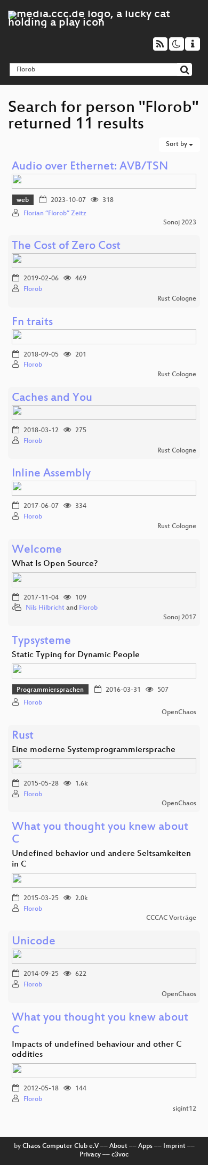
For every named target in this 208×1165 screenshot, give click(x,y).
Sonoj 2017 (179, 617)
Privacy (90, 1155)
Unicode (33, 942)
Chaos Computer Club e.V (60, 1146)
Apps (145, 1146)
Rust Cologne (176, 299)
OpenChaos (179, 712)
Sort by (177, 144)
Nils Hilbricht (45, 608)
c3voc (120, 1155)
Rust (23, 736)
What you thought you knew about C (100, 834)
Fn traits (32, 322)
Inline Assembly (51, 474)
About (118, 1146)
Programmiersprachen (50, 690)
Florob (32, 289)
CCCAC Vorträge (171, 918)
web (23, 200)
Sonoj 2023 (179, 222)
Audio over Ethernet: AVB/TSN (90, 167)
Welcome (37, 550)
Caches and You (52, 398)
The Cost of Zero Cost (66, 246)
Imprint (174, 1146)
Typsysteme (41, 641)
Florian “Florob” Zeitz (54, 213)
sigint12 (184, 1109)
